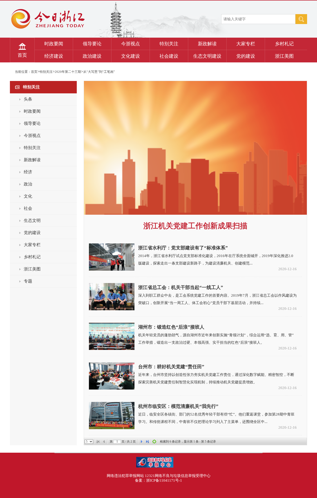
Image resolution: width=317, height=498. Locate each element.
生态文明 (32, 220)
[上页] (104, 441)
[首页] (98, 441)
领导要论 (92, 43)
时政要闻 (53, 43)
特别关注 (168, 43)
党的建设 (245, 56)
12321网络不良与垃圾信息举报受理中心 (178, 476)
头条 (28, 99)
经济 (28, 172)
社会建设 (168, 56)
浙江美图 (284, 56)
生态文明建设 (207, 56)
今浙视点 (130, 43)
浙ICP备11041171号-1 (164, 480)
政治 (28, 184)
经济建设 (53, 56)
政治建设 (92, 56)
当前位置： (23, 72)
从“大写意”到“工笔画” (99, 72)
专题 (28, 281)
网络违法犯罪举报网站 (125, 476)
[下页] (141, 441)
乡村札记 (284, 43)
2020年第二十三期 (68, 72)
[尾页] (147, 441)
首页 (22, 55)
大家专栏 (245, 43)
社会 (28, 208)
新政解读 (207, 43)
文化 (28, 196)
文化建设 (130, 56)
